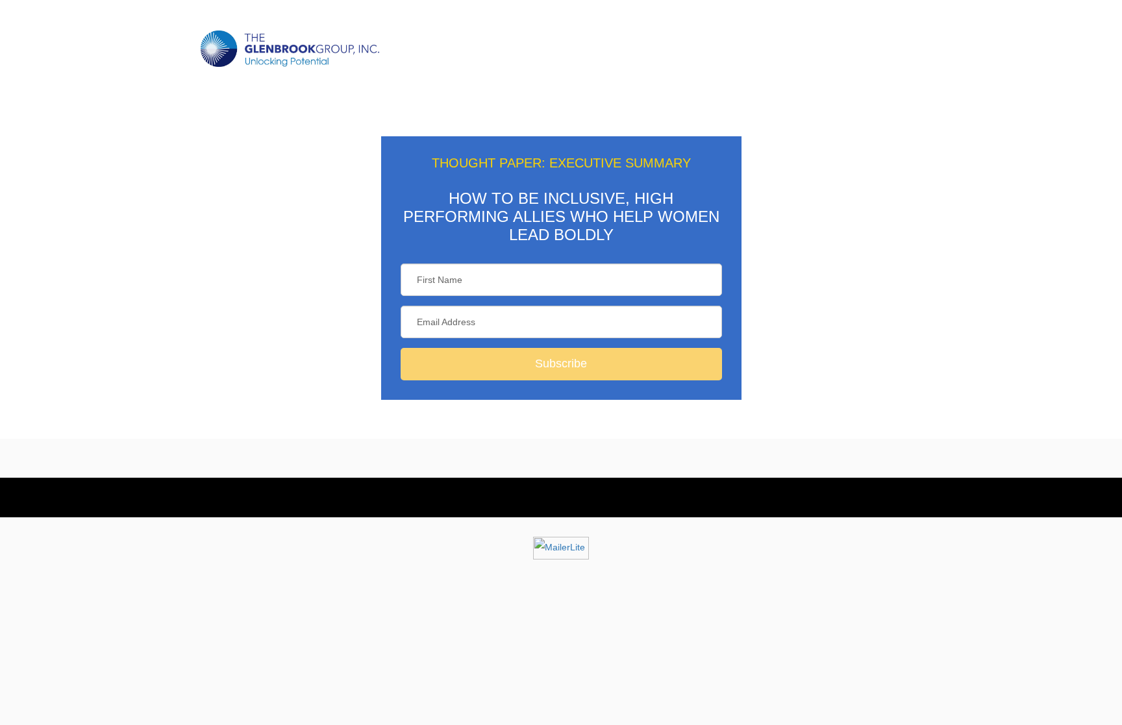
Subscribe (561, 363)
